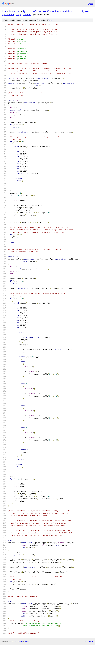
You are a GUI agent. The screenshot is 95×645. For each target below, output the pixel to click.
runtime (27, 14)
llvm (4, 11)
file (50, 20)
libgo (18, 14)
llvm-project (14, 11)
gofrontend (8, 14)
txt (85, 641)
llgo (24, 11)
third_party (83, 11)
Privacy (20, 641)
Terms (26, 641)
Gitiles (14, 641)
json (91, 641)
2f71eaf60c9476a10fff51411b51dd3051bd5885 (50, 11)
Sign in (90, 4)
